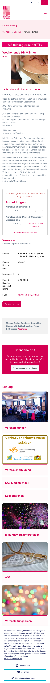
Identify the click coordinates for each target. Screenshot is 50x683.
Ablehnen (25, 672)
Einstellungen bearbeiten (25, 678)
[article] (25, 212)
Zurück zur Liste (11, 304)
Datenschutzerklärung (13, 659)
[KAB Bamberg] (6, 12)
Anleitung (22, 329)
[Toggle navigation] (45, 13)
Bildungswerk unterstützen (25, 368)
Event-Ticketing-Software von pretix (25, 232)
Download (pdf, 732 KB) (28, 295)
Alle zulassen (25, 666)
